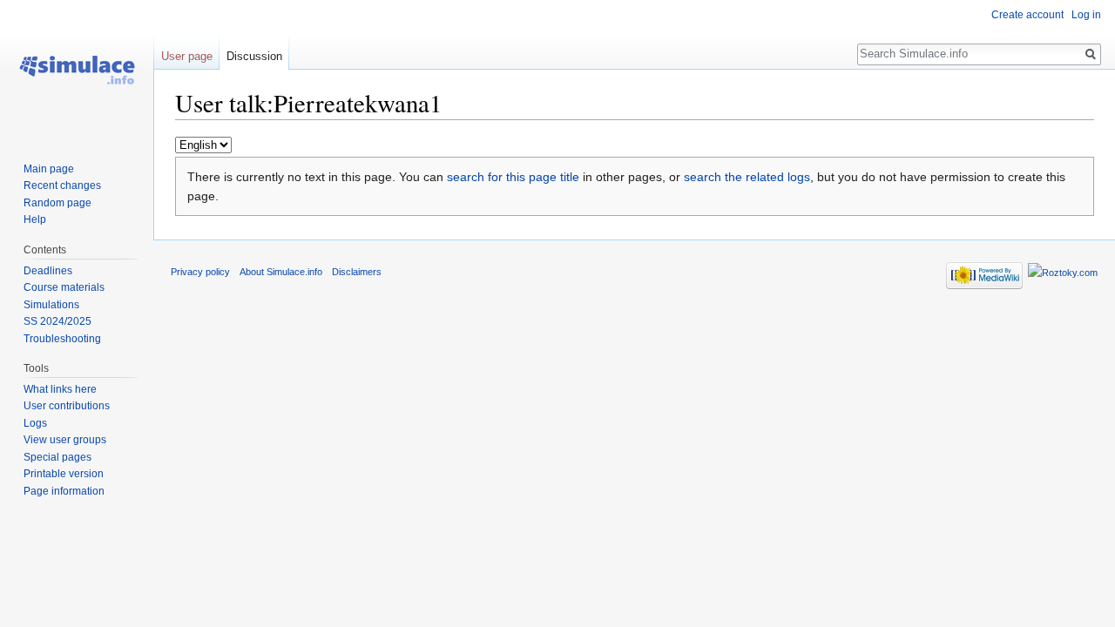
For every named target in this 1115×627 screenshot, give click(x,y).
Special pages (57, 457)
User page (187, 56)
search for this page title (513, 177)
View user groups (65, 440)
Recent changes (62, 185)
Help (35, 219)
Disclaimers (357, 271)
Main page (49, 169)
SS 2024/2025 (57, 321)
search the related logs (747, 177)
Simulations (51, 305)
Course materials (64, 287)
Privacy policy (200, 271)
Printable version (64, 474)
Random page (57, 203)
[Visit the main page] (76, 69)
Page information (64, 491)
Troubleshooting (62, 339)
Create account (1027, 15)
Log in (1086, 15)
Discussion (254, 56)
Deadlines (48, 271)
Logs (35, 423)
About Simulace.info (281, 271)
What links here (60, 389)
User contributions (67, 406)
